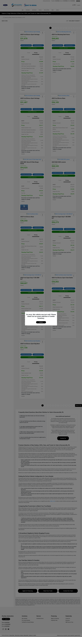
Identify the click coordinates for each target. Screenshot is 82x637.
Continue (41, 322)
